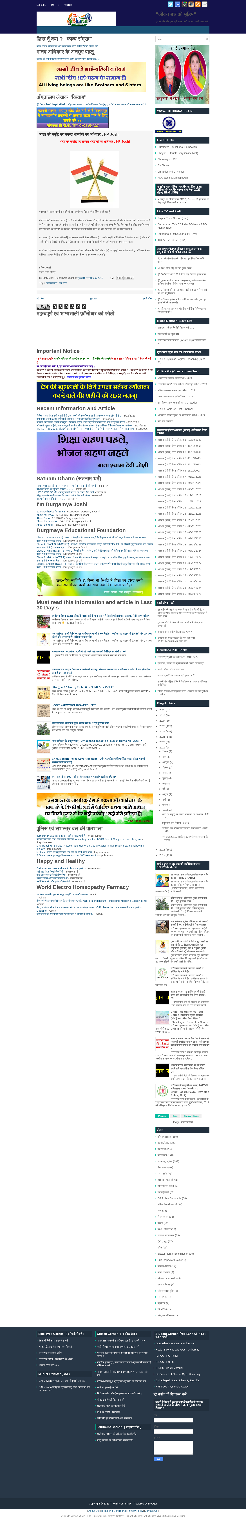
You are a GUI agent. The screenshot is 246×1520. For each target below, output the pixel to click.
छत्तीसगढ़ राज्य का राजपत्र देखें (111, 1405)
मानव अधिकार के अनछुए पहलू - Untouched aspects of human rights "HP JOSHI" (97, 740)
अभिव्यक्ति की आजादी (167, 1204)
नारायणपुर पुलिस (165, 1161)
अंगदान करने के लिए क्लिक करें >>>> (175, 631)
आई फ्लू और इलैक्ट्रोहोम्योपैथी (50, 871)
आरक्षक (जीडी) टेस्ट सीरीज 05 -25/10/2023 (179, 464)
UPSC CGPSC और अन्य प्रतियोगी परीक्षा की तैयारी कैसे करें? (65, 492)
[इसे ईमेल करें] (118, 278)
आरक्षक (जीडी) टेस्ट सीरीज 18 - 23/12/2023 (179, 544)
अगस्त (165, 772)
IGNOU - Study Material (169, 1368)
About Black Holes (47, 521)
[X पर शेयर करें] (125, 278)
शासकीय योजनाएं (165, 1179)
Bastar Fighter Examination (173, 1253)
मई (164, 788)
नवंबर (165, 756)
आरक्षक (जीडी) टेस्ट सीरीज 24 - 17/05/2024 (179, 581)
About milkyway (45, 515)
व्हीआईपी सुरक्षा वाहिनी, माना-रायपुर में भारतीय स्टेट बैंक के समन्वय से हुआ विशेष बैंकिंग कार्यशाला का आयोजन (85, 425)
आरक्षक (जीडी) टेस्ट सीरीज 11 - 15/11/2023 (179, 501)
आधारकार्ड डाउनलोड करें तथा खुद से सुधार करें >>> (121, 1340)
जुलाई (165, 778)
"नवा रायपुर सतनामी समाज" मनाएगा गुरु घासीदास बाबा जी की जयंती (66, 485)
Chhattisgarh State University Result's (177, 1380)
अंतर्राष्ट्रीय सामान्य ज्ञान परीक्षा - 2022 (175, 378)
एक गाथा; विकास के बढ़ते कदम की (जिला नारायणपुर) (181, 663)
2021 (162, 736)
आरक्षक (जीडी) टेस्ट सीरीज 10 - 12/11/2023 (179, 495)
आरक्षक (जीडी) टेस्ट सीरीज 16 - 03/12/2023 (179, 532)
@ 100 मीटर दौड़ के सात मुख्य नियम (174, 268)
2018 (162, 849)
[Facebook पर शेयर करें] (128, 278)
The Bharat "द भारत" (121, 1503)
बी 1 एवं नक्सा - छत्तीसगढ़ (108, 1412)
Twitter (55, 4)
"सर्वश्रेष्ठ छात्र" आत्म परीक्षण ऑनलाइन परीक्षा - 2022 (182, 384)
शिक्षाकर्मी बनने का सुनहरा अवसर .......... (55, 489)
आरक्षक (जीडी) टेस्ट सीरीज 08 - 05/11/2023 (179, 482)
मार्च (164, 799)
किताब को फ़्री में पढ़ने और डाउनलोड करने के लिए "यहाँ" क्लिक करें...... (68, 59)
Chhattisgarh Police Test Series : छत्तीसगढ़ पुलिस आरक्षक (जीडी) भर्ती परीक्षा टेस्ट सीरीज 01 (187, 1015)
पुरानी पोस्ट (148, 298)
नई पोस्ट (40, 298)
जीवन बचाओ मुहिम (166, 1290)
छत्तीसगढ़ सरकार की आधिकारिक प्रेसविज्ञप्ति (117, 1433)
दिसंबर (165, 751)
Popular (162, 1116)
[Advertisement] (123, 1468)
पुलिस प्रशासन (164, 1136)
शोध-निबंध (162, 1309)
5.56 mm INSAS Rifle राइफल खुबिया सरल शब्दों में (61, 835)
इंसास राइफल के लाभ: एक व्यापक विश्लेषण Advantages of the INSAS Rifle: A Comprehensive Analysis (89, 839)
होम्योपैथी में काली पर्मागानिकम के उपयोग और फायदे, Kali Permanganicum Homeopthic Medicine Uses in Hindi (92, 900)
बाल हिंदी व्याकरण (165, 421)
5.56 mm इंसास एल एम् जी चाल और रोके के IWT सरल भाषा (64, 852)
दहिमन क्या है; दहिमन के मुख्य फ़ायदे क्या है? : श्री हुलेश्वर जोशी (80, 723)
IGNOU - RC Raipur (167, 1355)
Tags (175, 1116)
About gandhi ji (45, 524)
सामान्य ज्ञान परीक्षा (166, 1185)
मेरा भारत (63, 283)
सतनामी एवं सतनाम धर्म (116, 1516)
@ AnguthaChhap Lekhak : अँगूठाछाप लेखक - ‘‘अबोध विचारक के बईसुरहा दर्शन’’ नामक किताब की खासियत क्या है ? (91, 104)
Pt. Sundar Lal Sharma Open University (178, 1374)
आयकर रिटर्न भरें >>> (49, 1365)
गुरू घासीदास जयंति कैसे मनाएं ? (51, 498)
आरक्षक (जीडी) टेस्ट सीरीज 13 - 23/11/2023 (179, 513)
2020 (162, 742)
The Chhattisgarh (133, 1516)
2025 (162, 715)
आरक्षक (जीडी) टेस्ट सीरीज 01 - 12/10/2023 (179, 439)
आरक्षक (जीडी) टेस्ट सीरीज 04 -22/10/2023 (179, 458)
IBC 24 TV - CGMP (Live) (172, 240)
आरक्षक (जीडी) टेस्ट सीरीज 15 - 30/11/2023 (179, 526)
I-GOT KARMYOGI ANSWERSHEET (74, 705)
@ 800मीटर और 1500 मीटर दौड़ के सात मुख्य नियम (182, 274)
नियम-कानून (163, 1216)
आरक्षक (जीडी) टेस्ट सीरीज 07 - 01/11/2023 (179, 476)
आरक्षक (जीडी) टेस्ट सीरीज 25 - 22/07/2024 (179, 587)
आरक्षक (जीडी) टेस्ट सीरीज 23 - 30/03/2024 (179, 575)
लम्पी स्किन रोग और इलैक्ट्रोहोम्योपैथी (53, 881)
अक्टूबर (166, 762)
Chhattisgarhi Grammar (171, 171)
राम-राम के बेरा (164, 1284)
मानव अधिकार (164, 1272)
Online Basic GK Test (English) (175, 408)
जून (164, 783)
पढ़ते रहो (161, 1303)
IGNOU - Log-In (165, 1361)
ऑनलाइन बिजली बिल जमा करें (110, 1399)
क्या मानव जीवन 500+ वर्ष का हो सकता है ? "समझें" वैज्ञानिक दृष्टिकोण (68, 418)
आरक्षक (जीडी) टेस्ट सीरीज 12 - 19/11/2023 (179, 507)
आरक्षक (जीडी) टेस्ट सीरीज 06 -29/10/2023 (179, 470)
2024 (162, 720)
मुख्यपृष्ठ (93, 298)
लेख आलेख (163, 1167)
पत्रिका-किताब (164, 1266)
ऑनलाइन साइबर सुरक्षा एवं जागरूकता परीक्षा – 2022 (181, 415)
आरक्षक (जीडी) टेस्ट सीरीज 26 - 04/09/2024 (179, 593)
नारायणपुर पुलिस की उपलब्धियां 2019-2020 (178, 656)
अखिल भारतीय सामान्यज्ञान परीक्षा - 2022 (176, 390)
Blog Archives (191, 1116)
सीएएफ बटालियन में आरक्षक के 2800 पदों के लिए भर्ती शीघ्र (63, 495)
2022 (162, 731)
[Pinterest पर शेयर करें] (132, 278)
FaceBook (41, 4)
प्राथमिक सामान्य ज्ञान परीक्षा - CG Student (178, 402)
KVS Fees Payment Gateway (172, 1386)
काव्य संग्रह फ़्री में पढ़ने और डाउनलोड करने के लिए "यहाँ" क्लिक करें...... (69, 46)
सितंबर (165, 767)
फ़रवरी (165, 804)
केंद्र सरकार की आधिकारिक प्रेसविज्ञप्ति (115, 1440)
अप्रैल (165, 794)
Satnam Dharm (78, 1516)
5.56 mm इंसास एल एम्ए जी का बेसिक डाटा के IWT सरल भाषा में (66, 855)
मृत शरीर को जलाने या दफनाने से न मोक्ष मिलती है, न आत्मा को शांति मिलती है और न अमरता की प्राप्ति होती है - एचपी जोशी (183, 613)
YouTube (68, 4)
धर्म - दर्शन (162, 1173)
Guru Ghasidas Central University (175, 1343)
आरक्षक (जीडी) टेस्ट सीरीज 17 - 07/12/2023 (179, 538)
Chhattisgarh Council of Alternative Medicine (164, 1516)
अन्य (160, 1210)
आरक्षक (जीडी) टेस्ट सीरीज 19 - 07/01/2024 (179, 550)
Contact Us (151, 1510)
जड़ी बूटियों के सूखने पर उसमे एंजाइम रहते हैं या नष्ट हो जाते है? (65, 914)
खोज (160, 1247)
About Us (93, 1510)
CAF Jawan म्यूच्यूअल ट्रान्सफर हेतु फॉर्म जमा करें (62, 1380)
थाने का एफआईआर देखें (107, 1387)
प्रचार (160, 1223)
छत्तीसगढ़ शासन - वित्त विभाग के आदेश (56, 1359)
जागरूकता (162, 1155)
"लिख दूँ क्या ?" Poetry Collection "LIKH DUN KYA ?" (83, 687)
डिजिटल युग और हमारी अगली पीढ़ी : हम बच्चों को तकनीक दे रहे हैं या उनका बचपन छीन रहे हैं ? (79, 415)
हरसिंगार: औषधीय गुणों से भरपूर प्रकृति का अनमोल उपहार (62, 894)
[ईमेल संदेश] (111, 277)
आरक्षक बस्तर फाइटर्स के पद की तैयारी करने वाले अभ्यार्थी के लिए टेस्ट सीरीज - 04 (89, 651)
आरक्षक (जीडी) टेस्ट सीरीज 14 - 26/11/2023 (179, 520)
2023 (162, 726)
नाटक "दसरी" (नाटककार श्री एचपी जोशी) (176, 675)
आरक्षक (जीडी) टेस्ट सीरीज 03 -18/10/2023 (179, 452)
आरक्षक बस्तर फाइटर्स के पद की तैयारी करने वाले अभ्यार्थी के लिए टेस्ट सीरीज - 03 (188, 995)
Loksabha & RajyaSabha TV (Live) (177, 233)
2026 (162, 710)
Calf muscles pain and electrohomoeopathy (61, 868)
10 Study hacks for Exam (51, 511)
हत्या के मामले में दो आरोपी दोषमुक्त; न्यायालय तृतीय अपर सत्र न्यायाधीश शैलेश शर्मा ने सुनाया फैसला (81, 422)
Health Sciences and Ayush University (177, 1349)
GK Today (163, 165)
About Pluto (43, 518)
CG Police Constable (169, 1198)
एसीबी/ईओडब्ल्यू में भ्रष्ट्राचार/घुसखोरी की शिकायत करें (121, 1381)
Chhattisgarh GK (167, 159)
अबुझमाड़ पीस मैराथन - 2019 (175, 822)
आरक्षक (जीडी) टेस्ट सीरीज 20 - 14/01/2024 (179, 557)
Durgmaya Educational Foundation (177, 147)
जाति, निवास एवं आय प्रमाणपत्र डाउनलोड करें (118, 1346)
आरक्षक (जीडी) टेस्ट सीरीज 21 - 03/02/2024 (179, 563)
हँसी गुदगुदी (162, 1241)
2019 (162, 747)
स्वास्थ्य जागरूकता (166, 1235)
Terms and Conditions (113, 1510)
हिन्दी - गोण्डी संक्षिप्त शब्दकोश (171, 669)
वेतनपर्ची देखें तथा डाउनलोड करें (53, 1340)
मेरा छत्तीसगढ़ (51, 283)
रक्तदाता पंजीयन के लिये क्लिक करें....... (176, 327)
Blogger (176, 1122)
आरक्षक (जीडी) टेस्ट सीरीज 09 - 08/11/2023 (179, 489)
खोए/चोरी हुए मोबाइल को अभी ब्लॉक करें (114, 1418)
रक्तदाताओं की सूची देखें (168, 333)
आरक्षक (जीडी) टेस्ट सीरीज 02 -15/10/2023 (179, 445)
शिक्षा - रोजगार (164, 1229)
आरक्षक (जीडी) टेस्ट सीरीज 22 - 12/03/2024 (179, 569)
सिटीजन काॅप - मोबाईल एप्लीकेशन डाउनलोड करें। (119, 1393)
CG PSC (162, 1297)
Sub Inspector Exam (169, 1260)
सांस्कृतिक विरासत (166, 1315)
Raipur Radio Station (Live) (173, 218)
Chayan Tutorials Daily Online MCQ (178, 153)
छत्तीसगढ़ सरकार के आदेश (50, 1352)
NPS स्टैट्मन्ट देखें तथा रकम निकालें (55, 1346)
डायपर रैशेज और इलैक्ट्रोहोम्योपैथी (52, 878)
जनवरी (165, 810)
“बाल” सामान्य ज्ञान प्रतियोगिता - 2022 (175, 396)
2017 (162, 855)
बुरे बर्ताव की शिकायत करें (170, 1394)
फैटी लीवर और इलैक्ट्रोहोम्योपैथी (51, 874)
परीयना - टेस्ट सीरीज (167, 1278)
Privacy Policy (135, 1510)
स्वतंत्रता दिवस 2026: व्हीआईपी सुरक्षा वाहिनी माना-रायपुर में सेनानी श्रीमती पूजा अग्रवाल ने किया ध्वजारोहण (85, 428)
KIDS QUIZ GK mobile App (173, 177)
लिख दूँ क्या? (163, 1192)
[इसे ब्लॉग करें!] (122, 278)
